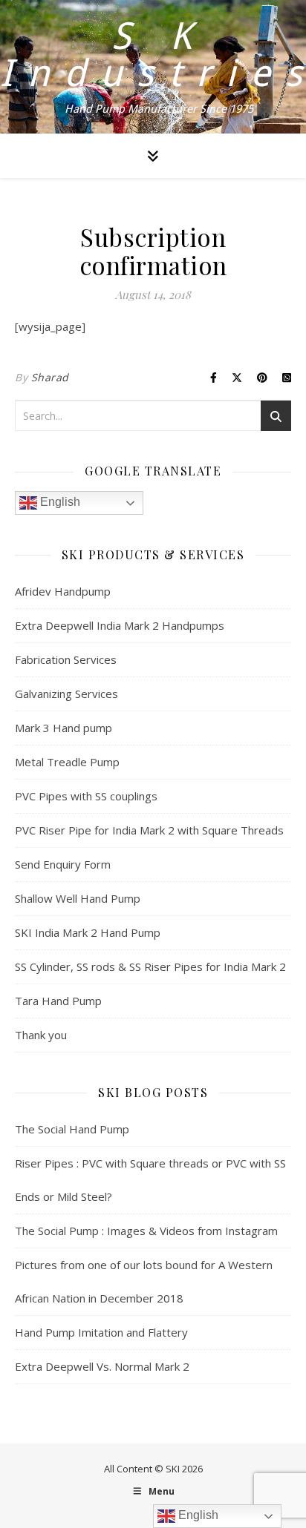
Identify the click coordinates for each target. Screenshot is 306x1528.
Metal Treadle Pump (67, 761)
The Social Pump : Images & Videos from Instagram (146, 1230)
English (58, 501)
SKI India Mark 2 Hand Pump (87, 932)
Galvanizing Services (66, 693)
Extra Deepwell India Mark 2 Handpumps (119, 625)
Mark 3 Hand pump (63, 727)
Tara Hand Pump (58, 1000)
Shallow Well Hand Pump (77, 898)
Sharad (50, 377)
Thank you (41, 1034)
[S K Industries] (153, 67)
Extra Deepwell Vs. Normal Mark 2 (102, 1366)
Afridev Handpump (63, 591)
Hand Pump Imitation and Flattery (101, 1332)
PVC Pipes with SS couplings (86, 795)
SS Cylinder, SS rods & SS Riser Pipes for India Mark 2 (150, 966)
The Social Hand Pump (72, 1129)
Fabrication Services (66, 659)
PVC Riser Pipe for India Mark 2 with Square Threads (149, 830)
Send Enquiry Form (63, 864)
